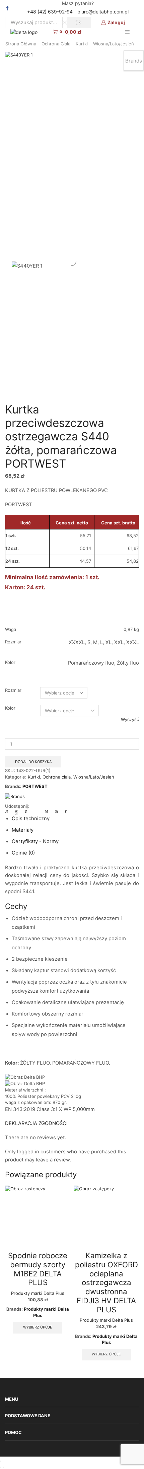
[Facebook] (7, 8)
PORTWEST (35, 786)
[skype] (64, 811)
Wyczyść (130, 719)
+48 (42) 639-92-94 (50, 11)
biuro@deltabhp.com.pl (103, 11)
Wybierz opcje (37, 1327)
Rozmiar (13, 690)
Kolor (10, 708)
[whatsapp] (56, 811)
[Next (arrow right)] (3, 1467)
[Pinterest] (26, 811)
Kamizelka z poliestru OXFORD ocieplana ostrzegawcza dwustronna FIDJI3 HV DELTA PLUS (106, 1282)
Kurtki (82, 43)
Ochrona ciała (56, 43)
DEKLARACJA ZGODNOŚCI (36, 1123)
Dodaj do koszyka (33, 761)
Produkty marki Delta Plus (37, 1293)
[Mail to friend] (36, 811)
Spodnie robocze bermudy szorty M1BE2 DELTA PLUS (37, 1269)
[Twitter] (8, 811)
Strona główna (20, 43)
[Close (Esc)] (0, 1461)
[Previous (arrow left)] (0, 1467)
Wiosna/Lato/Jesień (113, 43)
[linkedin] (47, 811)
